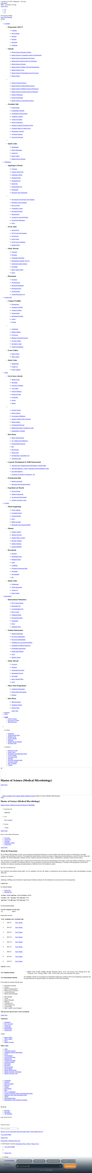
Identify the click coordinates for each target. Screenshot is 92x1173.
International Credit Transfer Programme (15, 1100)
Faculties (6, 1082)
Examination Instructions (19, 648)
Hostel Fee (15, 184)
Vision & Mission (16, 391)
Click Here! (4, 3)
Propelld (9, 17)
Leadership (15, 397)
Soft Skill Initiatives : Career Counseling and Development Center (30, 468)
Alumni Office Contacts (18, 538)
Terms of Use (35, 1144)
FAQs (13, 223)
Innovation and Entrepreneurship (21, 484)
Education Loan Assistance (19, 202)
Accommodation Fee (17, 609)
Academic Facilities (17, 307)
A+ (5, 9)
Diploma (14, 39)
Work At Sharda (8, 1084)
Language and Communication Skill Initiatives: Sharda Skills (29, 465)
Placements (7, 1063)
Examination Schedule (18, 110)
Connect (6, 503)
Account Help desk (9, 1057)
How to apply (15, 612)
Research (7, 712)
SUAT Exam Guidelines (18, 242)
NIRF (6, 1049)
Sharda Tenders (16, 422)
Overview (14, 169)
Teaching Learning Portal (15, 760)
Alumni (6, 1087)
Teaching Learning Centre (19, 500)
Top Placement (16, 282)
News (13, 519)
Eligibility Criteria (9, 843)
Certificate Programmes (18, 689)
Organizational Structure (18, 444)
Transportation (16, 313)
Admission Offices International (13, 1052)
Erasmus (14, 695)
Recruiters (7, 1065)
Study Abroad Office (17, 269)
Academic (7, 23)
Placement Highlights (18, 285)
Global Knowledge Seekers (19, 264)
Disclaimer (19, 1144)
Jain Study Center (17, 344)
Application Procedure (18, 258)
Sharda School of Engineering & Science (23, 58)
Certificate (14, 45)
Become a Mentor (17, 541)
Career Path (7, 844)
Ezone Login (11, 752)
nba (13, 577)
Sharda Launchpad (17, 481)
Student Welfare (16, 332)
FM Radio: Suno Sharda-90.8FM (21, 525)
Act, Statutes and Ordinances (20, 441)
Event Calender (12, 755)
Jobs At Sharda (12, 763)
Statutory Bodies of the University (21, 419)
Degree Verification (17, 122)
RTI (13, 446)
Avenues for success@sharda (20, 217)
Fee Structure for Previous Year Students (23, 199)
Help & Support (16, 702)
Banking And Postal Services (20, 338)
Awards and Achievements (19, 497)
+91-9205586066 (9, 1160)
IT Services (15, 335)
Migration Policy (16, 559)
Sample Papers (16, 245)
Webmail (10, 740)
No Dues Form (12, 743)
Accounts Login (12, 757)
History (14, 403)
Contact (10, 765)
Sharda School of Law (18, 70)
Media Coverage (16, 522)
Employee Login (12, 750)
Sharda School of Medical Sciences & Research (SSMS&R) (18, 805)
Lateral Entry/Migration (18, 220)
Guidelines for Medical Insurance (21, 645)
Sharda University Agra (11, 1073)
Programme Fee (16, 181)
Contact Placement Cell (18, 294)
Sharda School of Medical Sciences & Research (25, 89)
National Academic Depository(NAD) (22, 125)
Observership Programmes (19, 692)
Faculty (14, 400)
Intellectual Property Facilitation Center (23, 428)
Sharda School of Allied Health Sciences (23, 86)
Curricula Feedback (17, 134)
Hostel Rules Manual (17, 651)
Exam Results (15, 107)
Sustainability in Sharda (18, 431)
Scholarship (15, 189)
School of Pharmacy (17, 94)
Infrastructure (15, 304)
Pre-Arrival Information (18, 636)
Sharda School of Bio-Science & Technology (24, 61)
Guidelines (15, 565)
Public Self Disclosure (18, 438)
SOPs (13, 562)
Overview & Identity (17, 385)
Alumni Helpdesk (17, 546)
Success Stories (16, 491)
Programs (14, 255)
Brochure (14, 553)
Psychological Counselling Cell (20, 455)
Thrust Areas (15, 452)
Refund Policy (16, 214)
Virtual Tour (4, 1137)
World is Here (15, 708)
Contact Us (15, 153)
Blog (5, 1090)
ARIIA (6, 1096)
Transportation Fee (17, 186)
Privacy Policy (26, 1144)
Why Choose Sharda (17, 603)
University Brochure (17, 137)
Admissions (7, 162)
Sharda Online (16, 76)
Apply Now (15, 711)
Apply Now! (4, 6)
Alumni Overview (17, 535)
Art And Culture (16, 341)
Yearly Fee (7, 890)
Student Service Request (18, 159)
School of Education (17, 97)
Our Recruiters (16, 291)
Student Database (16, 543)
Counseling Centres (17, 208)
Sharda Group (15, 379)
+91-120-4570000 (6, 1134)
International (7, 596)
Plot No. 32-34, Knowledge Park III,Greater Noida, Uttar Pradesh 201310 (22, 1131)
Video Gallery (15, 357)
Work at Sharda (16, 413)
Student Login (12, 737)
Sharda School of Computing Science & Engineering (27, 55)
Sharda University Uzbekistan (12, 1072)
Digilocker (11, 733)
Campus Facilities (17, 310)
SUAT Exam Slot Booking (19, 233)
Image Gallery (16, 156)
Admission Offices (17, 705)
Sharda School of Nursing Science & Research (25, 92)
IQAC (6, 714)
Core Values (15, 388)
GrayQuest (4, 17)
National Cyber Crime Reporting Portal (15, 1095)
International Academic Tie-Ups (21, 261)
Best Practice (15, 449)
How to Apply (16, 205)
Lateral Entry (8, 1030)
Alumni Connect (16, 532)
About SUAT (15, 230)
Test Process (15, 236)
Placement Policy (16, 288)
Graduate (14, 30)
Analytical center (16, 458)
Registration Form (17, 556)
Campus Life (8, 297)
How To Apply (8, 1024)
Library (14, 319)
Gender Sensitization (17, 347)
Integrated (14, 42)
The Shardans (15, 574)
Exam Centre (15, 239)
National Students (12, 719)
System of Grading (17, 119)
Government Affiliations (18, 416)
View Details (18, 922)
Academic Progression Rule (19, 568)
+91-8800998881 (9, 1167)
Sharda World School (10, 1070)
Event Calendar (16, 369)
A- (5, 11)
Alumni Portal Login (14, 735)
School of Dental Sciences (19, 83)
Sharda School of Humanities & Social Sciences (25, 73)
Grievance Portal (12, 762)
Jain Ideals (14, 382)
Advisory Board (16, 410)
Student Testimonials (17, 494)
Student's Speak (16, 657)
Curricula (7, 841)
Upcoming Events (17, 513)
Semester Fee (8, 892)
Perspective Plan (16, 394)
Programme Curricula (18, 131)
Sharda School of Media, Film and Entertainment (25, 67)
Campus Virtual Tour (17, 172)
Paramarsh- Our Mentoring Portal (17, 754)
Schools (14, 322)
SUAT (6, 1054)
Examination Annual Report (19, 113)
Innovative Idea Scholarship (19, 192)
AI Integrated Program (18, 425)
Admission (7, 1022)
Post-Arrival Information (18, 639)
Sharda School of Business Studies (21, 52)
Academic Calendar (17, 116)
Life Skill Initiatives (17, 471)
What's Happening (17, 150)
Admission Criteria (17, 175)
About (6, 372)
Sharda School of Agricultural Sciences (23, 100)
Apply (6, 717)
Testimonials (15, 147)
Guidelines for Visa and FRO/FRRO (22, 642)
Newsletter (15, 267)
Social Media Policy (10, 1098)
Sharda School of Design (19, 64)
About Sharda (8, 1068)
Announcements (16, 516)
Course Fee (7, 839)
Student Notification (17, 633)
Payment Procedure (17, 211)
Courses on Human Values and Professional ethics (18, 1093)
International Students (13, 720)
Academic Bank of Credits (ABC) (21, 128)
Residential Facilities (17, 316)
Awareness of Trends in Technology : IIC (23, 474)
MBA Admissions (12, 722)
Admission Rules (16, 615)
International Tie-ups (17, 673)
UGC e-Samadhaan (9, 1092)
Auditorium (15, 329)
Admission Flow (16, 178)
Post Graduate (15, 33)
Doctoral (14, 36)
